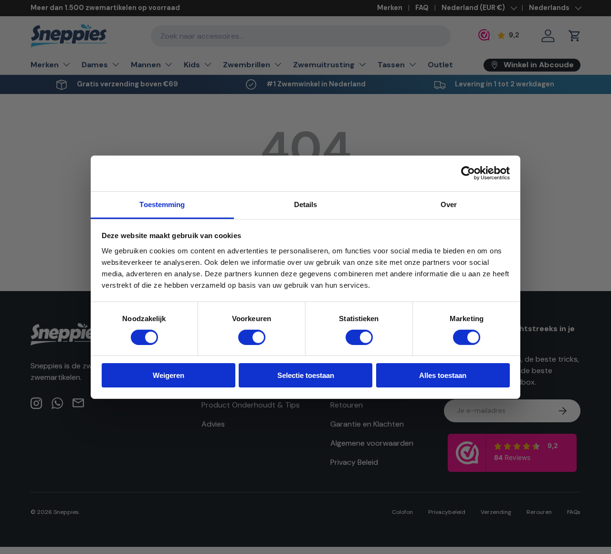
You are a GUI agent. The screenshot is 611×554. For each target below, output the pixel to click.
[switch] (251, 337)
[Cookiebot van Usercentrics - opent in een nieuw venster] (468, 173)
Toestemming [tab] (162, 204)
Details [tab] (305, 204)
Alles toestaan (442, 375)
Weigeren (168, 375)
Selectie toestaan (305, 375)
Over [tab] (449, 204)
